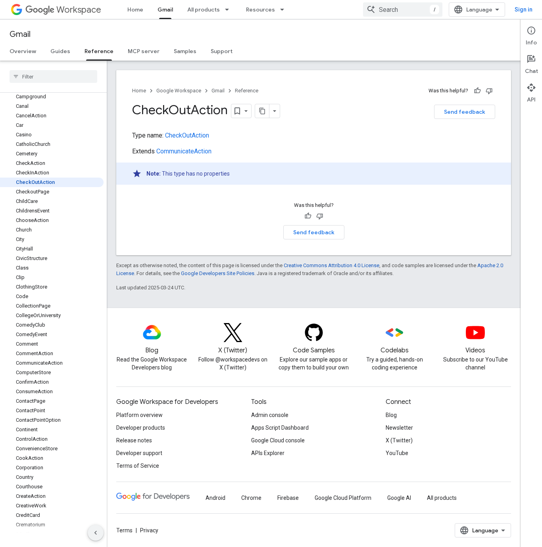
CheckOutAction (187, 135)
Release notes (134, 440)
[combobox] (402, 9)
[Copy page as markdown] (262, 111)
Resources (260, 9)
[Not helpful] (489, 91)
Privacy (149, 530)
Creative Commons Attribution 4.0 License (331, 265)
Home (135, 9)
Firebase (288, 498)
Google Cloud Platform (343, 498)
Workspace (78, 9)
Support (222, 51)
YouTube (397, 453)
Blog (391, 415)
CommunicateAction (183, 151)
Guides (60, 51)
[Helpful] (477, 91)
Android (215, 498)
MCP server (144, 51)
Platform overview (139, 415)
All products (203, 9)
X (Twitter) (399, 440)
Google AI (399, 498)
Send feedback (464, 111)
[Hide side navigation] (96, 533)
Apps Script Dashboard (280, 428)
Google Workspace (178, 91)
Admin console (269, 415)
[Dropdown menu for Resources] (284, 9)
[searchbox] (53, 76)
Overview (23, 51)
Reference (99, 51)
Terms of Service (137, 466)
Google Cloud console (278, 440)
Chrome (251, 498)
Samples (185, 51)
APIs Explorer (267, 453)
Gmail (165, 9)
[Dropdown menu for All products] (229, 9)
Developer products (140, 428)
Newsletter (399, 428)
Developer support (139, 453)
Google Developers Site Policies (217, 273)
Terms (124, 530)
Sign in (523, 9)
